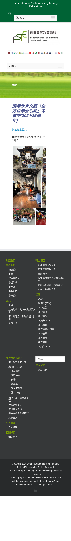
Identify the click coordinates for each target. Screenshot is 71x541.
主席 (10, 274)
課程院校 (15, 375)
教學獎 (14, 384)
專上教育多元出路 (17, 362)
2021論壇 (42, 333)
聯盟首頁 (11, 260)
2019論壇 (42, 325)
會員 (8, 300)
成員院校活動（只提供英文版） (21, 310)
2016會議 (42, 307)
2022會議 (42, 338)
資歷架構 (42, 273)
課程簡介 (15, 371)
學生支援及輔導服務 (18, 413)
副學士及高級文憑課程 (18, 399)
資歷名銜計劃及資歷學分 (50, 285)
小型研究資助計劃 (47, 289)
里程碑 (11, 287)
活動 (38, 294)
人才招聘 (12, 427)
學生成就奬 (16, 388)
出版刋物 (12, 291)
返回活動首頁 (19, 129)
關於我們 (11, 265)
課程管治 (15, 392)
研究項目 (40, 260)
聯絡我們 (12, 295)
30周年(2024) (44, 346)
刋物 (13, 379)
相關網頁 (11, 432)
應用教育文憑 (15, 366)
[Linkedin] (35, 490)
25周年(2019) (44, 320)
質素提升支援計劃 (47, 265)
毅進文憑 (12, 417)
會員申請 (12, 323)
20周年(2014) (44, 303)
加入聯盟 (11, 422)
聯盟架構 (12, 282)
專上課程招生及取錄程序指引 (21, 317)
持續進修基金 (15, 404)
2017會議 (42, 312)
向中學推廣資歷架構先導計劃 (51, 279)
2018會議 (42, 316)
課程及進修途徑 (14, 357)
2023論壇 (42, 342)
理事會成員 (14, 278)
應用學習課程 (15, 409)
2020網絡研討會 (46, 329)
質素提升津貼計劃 (47, 269)
